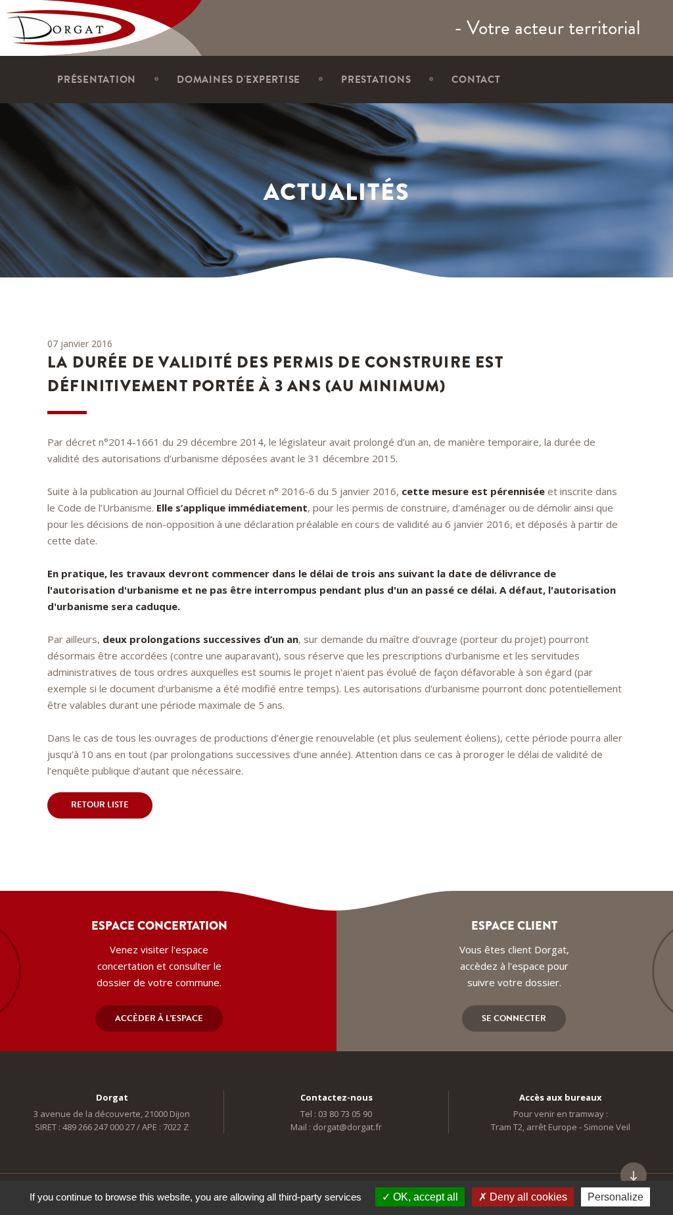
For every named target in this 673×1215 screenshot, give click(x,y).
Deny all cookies (527, 1197)
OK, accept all (424, 1197)
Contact (476, 79)
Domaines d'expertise (238, 79)
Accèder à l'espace (159, 1018)
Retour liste (100, 804)
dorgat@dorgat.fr (347, 1127)
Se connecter (514, 1018)
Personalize (615, 1197)
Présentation (96, 79)
